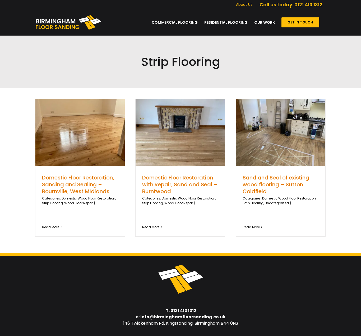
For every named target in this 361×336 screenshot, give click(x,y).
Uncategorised (277, 203)
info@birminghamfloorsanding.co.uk (182, 317)
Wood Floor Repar (78, 203)
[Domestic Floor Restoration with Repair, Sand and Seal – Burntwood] (180, 132)
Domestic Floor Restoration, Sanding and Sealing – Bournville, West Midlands (78, 184)
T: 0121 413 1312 (181, 311)
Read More (50, 227)
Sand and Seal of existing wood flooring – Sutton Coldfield (276, 184)
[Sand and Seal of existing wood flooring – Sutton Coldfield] (280, 132)
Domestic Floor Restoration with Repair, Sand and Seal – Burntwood (179, 184)
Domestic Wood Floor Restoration (88, 198)
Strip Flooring (52, 203)
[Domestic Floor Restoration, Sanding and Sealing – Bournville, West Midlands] (80, 132)
